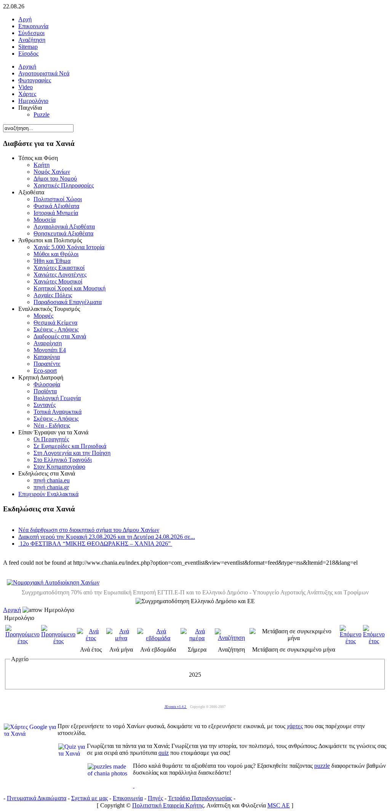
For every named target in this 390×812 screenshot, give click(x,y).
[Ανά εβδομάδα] (158, 638)
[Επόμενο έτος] (350, 641)
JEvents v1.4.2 (176, 707)
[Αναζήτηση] (231, 637)
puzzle (322, 765)
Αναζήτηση (31, 40)
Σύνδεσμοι (31, 33)
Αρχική (12, 610)
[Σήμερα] (197, 638)
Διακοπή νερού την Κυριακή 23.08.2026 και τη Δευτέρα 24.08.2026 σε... (106, 536)
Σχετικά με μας (89, 798)
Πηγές (155, 798)
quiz (163, 753)
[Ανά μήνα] (121, 638)
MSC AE (278, 805)
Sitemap (28, 46)
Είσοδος (28, 53)
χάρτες (295, 726)
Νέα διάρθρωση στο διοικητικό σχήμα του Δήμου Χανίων (88, 530)
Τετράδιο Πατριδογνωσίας (200, 798)
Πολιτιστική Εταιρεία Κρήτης (168, 805)
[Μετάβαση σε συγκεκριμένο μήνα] (293, 638)
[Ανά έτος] (91, 638)
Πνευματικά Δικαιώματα (36, 798)
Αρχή (25, 19)
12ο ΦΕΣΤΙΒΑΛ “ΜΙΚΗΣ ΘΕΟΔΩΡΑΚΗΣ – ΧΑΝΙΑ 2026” (95, 543)
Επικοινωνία (33, 26)
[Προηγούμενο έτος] (22, 641)
